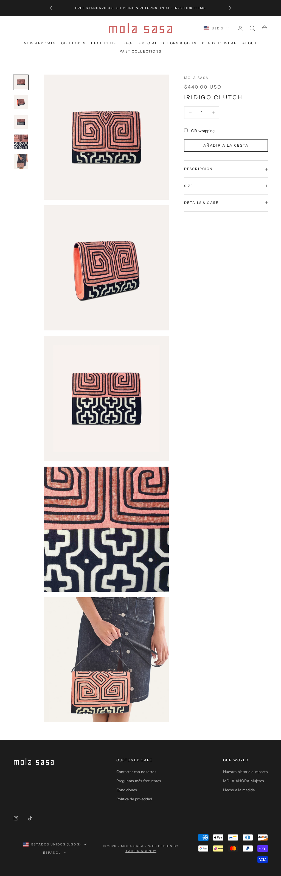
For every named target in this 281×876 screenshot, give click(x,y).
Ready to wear (219, 43)
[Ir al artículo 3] (21, 122)
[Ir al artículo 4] (21, 141)
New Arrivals (40, 43)
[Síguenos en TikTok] (30, 818)
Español (52, 853)
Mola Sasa (196, 78)
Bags (128, 43)
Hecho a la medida (239, 790)
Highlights (104, 43)
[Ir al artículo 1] (21, 82)
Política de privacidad (134, 799)
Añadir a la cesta (226, 145)
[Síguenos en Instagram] (16, 818)
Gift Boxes (73, 43)
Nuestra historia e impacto (245, 771)
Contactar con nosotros (136, 771)
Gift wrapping (203, 130)
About (249, 43)
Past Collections (140, 51)
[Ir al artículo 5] (21, 161)
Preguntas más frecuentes (138, 781)
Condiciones (126, 790)
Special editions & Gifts (167, 43)
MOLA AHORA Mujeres (243, 781)
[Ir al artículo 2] (21, 102)
